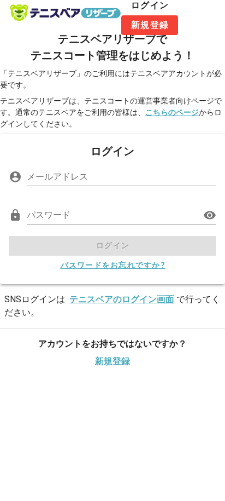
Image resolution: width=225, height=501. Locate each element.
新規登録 (112, 361)
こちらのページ (172, 112)
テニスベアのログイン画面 (121, 299)
